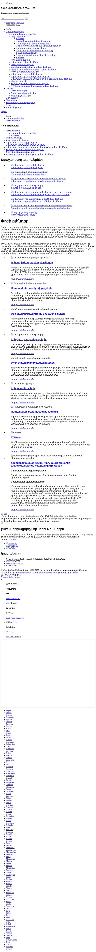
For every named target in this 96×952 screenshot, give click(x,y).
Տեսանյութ (11, 100)
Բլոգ (8, 105)
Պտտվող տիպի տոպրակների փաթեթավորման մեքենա (40, 208)
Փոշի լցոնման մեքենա (22, 65)
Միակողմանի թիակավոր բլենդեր (33, 43)
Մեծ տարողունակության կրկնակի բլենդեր (38, 46)
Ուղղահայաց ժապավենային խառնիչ (36, 55)
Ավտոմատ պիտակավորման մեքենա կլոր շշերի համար (40, 195)
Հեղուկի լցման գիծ (21, 95)
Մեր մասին (12, 98)
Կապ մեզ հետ (13, 107)
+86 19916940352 (13, 637)
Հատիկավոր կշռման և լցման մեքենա (31, 67)
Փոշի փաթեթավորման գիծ (25, 72)
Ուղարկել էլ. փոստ (10, 577)
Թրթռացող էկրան (20, 60)
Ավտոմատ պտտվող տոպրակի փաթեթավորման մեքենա (41, 79)
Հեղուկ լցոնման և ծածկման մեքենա (30, 84)
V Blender (20, 39)
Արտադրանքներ (15, 32)
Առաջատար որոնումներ (66, 572)
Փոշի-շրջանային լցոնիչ (23, 215)
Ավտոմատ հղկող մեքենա (24, 62)
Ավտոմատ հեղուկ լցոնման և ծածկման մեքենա (36, 201)
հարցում (15, 279)
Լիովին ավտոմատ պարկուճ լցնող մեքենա (33, 69)
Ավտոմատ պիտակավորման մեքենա (30, 76)
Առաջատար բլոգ (43, 572)
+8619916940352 (13, 599)
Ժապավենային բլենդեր (23, 34)
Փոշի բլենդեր (18, 36)
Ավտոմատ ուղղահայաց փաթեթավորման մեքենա (37, 181)
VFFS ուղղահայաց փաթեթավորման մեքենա (34, 86)
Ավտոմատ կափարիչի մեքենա (27, 74)
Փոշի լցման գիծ (19, 91)
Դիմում (9, 88)
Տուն (8, 29)
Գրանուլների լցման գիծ (23, 93)
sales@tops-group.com (15, 563)
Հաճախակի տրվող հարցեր (20, 103)
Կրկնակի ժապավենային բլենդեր (33, 41)
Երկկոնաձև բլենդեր (26, 53)
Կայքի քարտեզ (24, 572)
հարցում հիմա (8, 539)
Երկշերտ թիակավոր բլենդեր (31, 48)
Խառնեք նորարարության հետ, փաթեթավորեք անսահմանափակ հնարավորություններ (40, 464)
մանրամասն (27, 279)
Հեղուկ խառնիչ (19, 81)
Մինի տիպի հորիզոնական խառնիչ (34, 50)
